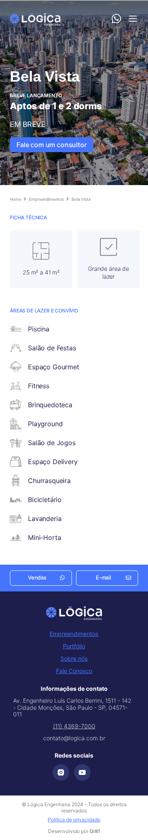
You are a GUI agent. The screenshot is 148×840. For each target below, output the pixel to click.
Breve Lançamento (36, 95)
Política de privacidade (74, 820)
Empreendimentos (46, 199)
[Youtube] (82, 772)
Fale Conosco (74, 670)
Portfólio (74, 646)
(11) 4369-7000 (74, 726)
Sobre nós (74, 658)
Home (15, 199)
